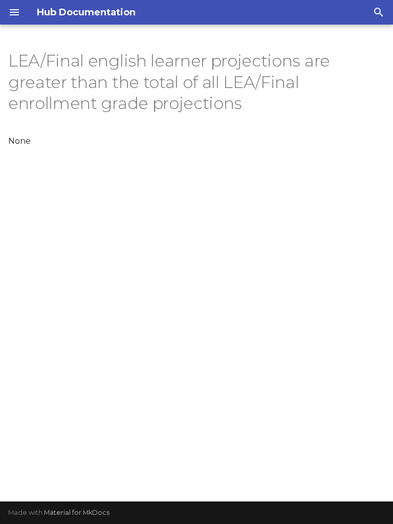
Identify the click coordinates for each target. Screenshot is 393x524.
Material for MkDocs (77, 512)
